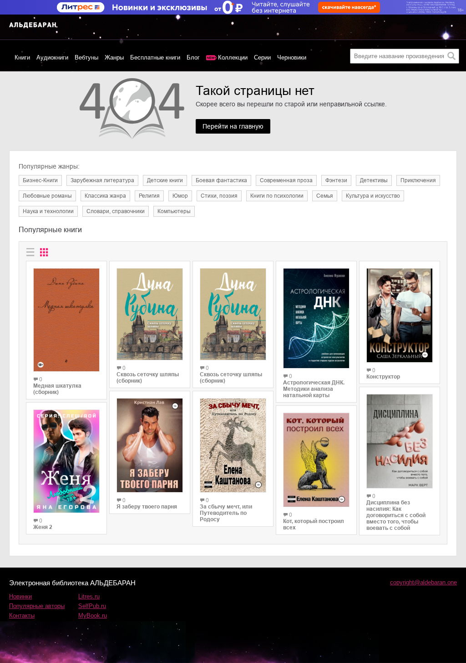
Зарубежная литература (102, 180)
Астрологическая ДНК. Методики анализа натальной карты (313, 389)
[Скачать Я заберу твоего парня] (149, 445)
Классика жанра (105, 196)
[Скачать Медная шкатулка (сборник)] (66, 320)
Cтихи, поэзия (219, 196)
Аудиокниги (52, 57)
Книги (22, 57)
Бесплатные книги (155, 57)
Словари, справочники (115, 211)
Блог (193, 57)
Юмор (180, 196)
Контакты (22, 615)
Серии (262, 57)
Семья (324, 196)
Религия (149, 196)
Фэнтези (336, 180)
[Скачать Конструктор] (399, 315)
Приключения (418, 180)
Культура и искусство (373, 196)
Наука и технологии (48, 211)
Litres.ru (89, 596)
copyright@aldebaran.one (423, 582)
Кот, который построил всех (313, 524)
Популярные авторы (37, 606)
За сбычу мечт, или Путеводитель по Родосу (226, 513)
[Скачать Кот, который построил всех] (316, 460)
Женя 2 (42, 527)
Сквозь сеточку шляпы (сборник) (147, 377)
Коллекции (233, 57)
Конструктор (383, 377)
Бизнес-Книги (40, 180)
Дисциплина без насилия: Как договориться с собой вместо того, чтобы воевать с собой (395, 515)
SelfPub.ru (92, 606)
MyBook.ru (92, 615)
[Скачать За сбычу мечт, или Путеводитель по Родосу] (233, 445)
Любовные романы (47, 196)
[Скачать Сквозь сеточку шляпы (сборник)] (149, 314)
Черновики (291, 57)
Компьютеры (174, 211)
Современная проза (286, 180)
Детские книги (165, 180)
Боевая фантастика (221, 180)
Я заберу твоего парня (146, 506)
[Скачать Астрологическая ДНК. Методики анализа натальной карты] (316, 318)
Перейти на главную (233, 126)
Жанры (114, 57)
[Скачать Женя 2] (66, 461)
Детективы (374, 180)
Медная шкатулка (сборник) (57, 389)
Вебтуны (86, 57)
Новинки (20, 596)
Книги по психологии (277, 196)
